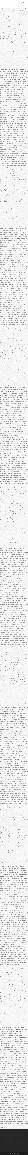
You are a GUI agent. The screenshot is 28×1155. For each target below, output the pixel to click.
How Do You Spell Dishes (8, 1133)
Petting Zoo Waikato (11, 1139)
